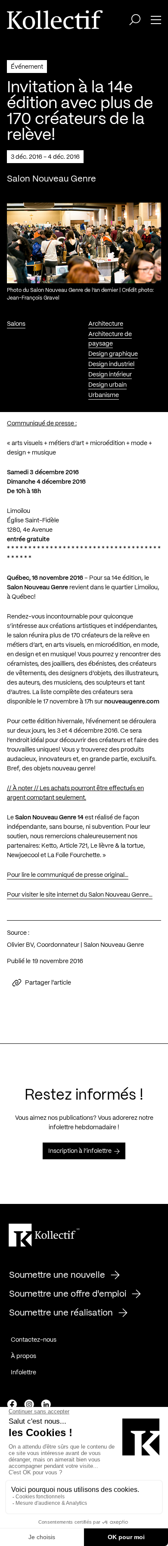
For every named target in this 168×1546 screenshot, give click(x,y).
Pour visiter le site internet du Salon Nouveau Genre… (79, 895)
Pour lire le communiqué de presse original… (67, 875)
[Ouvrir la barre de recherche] (134, 19)
